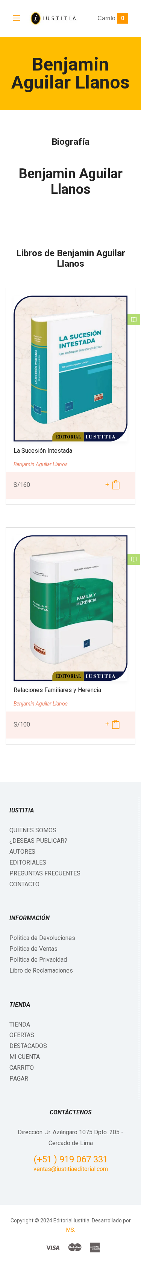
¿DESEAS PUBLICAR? (38, 840)
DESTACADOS (28, 1045)
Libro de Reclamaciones (41, 970)
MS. (70, 1230)
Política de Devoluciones (42, 937)
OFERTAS (21, 1035)
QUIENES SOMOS (32, 830)
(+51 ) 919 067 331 (70, 1159)
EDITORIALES (27, 862)
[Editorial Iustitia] (52, 18)
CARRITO (21, 1067)
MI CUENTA (24, 1056)
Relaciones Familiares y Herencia (57, 690)
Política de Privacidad (38, 959)
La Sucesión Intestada (43, 450)
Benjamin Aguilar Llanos (71, 181)
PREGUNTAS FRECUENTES (44, 873)
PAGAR (18, 1078)
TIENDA (19, 1024)
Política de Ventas (33, 948)
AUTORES (22, 851)
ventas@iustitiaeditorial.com (70, 1168)
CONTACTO (24, 884)
